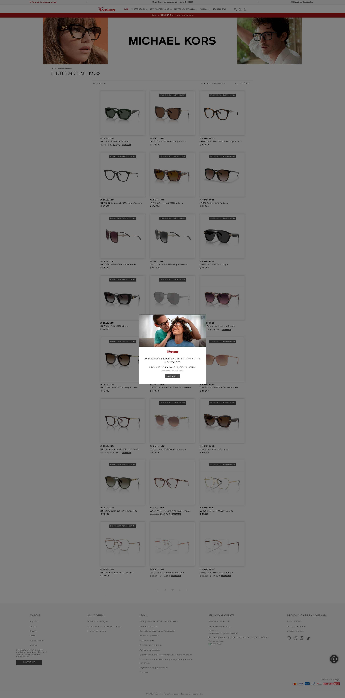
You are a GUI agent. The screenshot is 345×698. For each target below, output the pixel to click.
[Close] (203, 317)
